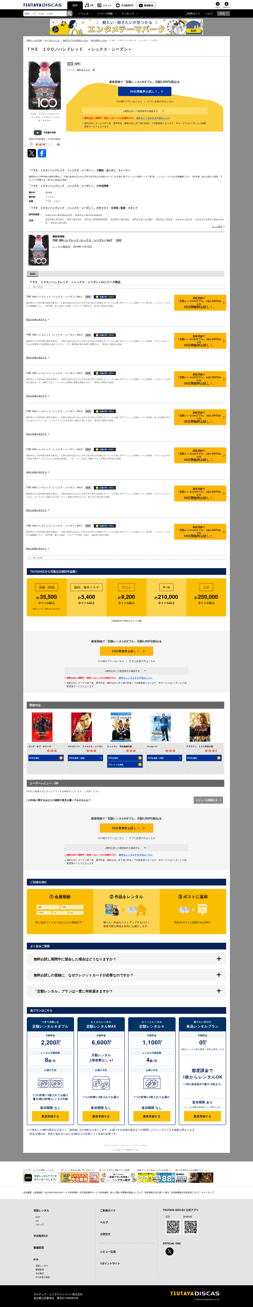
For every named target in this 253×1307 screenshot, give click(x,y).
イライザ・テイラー (54, 218)
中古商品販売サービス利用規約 (94, 1192)
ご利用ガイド (192, 13)
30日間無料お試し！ (144, 91)
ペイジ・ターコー (59, 222)
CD (91, 5)
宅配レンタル (42, 1265)
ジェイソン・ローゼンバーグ (58, 214)
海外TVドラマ (83, 69)
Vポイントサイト (110, 1263)
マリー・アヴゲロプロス (96, 218)
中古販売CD (127, 5)
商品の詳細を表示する (36, 319)
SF (94, 69)
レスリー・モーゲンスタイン (88, 214)
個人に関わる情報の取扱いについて (126, 1192)
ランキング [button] (127, 13)
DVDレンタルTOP (34, 40)
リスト (217, 7)
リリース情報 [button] (105, 13)
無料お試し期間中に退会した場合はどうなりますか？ (75, 958)
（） (58, 144)
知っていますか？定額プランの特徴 (114, 1170)
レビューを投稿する (207, 800)
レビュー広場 (108, 1252)
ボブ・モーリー (74, 218)
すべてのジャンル (52, 40)
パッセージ (152, 746)
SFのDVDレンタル (99, 40)
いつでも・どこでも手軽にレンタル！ (39, 1170)
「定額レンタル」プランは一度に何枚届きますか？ (73, 990)
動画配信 (148, 5)
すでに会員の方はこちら (160, 101)
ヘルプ (209, 13)
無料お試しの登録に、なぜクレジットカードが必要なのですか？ (84, 974)
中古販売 (40, 1273)
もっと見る (217, 226)
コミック (107, 5)
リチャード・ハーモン (142, 218)
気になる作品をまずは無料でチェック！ (192, 1170)
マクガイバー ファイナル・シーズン (85, 746)
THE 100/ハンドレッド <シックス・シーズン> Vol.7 (82, 240)
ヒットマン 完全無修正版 (119, 746)
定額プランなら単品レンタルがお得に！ (154, 1170)
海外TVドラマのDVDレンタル (75, 40)
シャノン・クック (184, 218)
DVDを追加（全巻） (77, 758)
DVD (75, 5)
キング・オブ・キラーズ (39, 746)
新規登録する (50, 1116)
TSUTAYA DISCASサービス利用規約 (61, 1192)
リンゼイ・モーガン (119, 218)
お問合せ (105, 1234)
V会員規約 (38, 1192)
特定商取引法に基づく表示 (157, 1192)
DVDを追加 (34, 758)
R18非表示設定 (43, 1277)
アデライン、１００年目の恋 (199, 746)
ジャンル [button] (83, 13)
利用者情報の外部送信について (185, 1192)
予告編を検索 (49, 132)
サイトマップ (207, 1192)
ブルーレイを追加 (115, 764)
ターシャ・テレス (164, 218)
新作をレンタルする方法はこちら (153, 118)
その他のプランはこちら (129, 101)
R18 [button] (222, 13)
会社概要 (27, 1192)
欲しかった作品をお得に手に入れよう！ (78, 1170)
